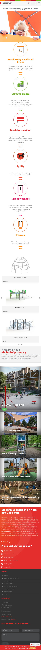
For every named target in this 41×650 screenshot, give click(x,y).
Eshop (5, 594)
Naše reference (8, 591)
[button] (3, 298)
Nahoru (6, 576)
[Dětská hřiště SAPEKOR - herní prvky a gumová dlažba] (6, 3)
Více (4, 541)
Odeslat (5, 644)
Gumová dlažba (8, 581)
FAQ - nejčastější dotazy (10, 586)
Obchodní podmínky (9, 589)
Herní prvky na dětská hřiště (11, 578)
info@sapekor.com (6, 616)
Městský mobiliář (8, 584)
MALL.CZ (13, 619)
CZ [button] (33, 3)
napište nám (25, 359)
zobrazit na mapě (6, 611)
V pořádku (32, 648)
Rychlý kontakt (35, 644)
